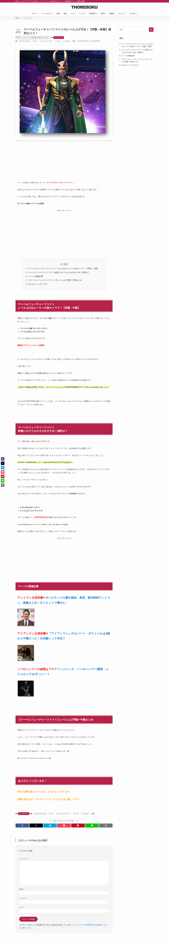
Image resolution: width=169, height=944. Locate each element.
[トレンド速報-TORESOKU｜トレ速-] (84, 7)
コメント (23, 859)
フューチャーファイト (46, 41)
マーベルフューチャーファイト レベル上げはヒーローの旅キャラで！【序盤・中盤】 (63, 268)
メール (22, 898)
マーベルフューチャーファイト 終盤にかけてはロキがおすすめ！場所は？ (59, 272)
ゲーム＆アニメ (58, 37)
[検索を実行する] (151, 29)
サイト (21, 907)
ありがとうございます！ (38, 284)
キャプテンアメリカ (24, 41)
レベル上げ (66, 41)
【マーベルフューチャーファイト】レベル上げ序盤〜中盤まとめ (55, 280)
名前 (21, 889)
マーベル (57, 41)
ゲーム (35, 41)
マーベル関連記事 (35, 276)
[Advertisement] (64, 164)
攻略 (74, 41)
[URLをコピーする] (106, 825)
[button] (22, 825)
